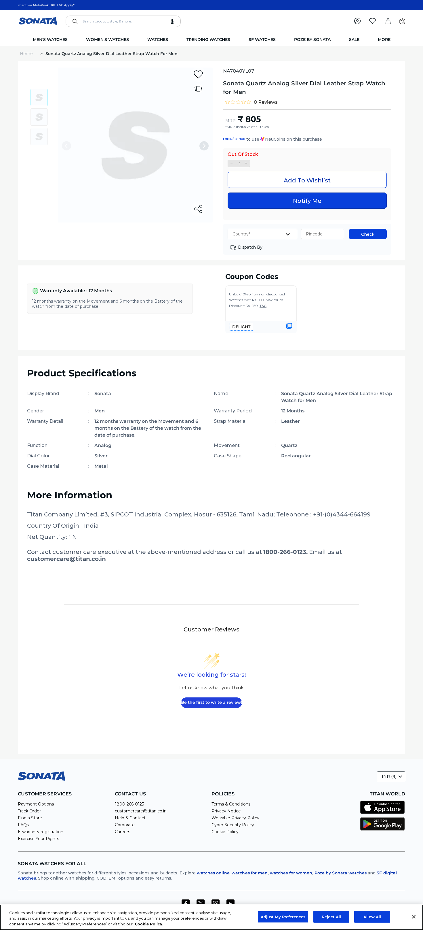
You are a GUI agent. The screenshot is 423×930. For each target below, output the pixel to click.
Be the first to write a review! (211, 702)
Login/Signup (234, 139)
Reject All (331, 916)
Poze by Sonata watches (341, 873)
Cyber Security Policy (233, 824)
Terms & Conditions (231, 804)
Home (27, 53)
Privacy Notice (226, 811)
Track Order (29, 811)
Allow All (372, 916)
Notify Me (307, 200)
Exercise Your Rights (38, 838)
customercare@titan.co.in (141, 811)
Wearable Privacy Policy (235, 817)
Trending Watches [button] (208, 39)
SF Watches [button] (262, 39)
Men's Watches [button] (50, 39)
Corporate (125, 824)
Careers (122, 831)
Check (367, 234)
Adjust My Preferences (283, 916)
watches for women (291, 873)
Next (204, 146)
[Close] (413, 916)
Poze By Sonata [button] (312, 39)
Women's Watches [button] (107, 39)
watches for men (250, 873)
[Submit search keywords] (75, 22)
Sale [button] (354, 39)
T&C (263, 305)
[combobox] (123, 21)
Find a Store (30, 817)
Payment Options (36, 804)
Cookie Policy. (149, 924)
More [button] (384, 39)
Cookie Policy (225, 831)
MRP (230, 120)
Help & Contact (130, 817)
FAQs (23, 824)
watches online (213, 873)
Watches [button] (157, 39)
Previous (66, 146)
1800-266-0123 (129, 804)
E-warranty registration (40, 831)
